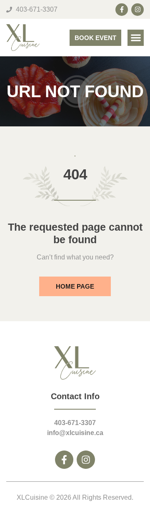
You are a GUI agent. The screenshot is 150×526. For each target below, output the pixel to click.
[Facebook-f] (121, 9)
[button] (136, 38)
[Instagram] (137, 9)
